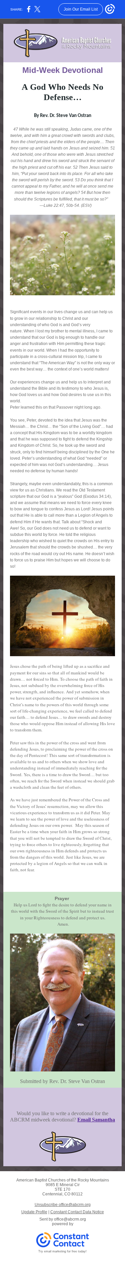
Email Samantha (96, 1119)
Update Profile (34, 1212)
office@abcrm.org (70, 1219)
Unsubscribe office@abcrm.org (63, 1204)
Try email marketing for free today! (62, 1251)
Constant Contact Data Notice (77, 1212)
